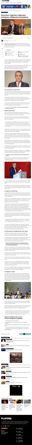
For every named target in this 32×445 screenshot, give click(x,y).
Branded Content (8, 348)
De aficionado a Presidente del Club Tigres (23, 52)
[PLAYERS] (6, 1)
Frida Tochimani (8, 342)
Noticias (11, 339)
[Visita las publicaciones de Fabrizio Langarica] (2, 41)
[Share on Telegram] (11, 38)
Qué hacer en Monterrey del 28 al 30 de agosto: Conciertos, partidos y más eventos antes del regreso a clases (19, 407)
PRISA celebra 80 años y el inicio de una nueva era (14, 349)
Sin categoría (7, 381)
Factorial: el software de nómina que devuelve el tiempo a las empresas (18, 345)
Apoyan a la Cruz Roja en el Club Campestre (27, 405)
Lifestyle (10, 376)
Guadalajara (8, 339)
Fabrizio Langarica (6, 40)
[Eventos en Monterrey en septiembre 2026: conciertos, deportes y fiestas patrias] (3, 372)
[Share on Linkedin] (9, 38)
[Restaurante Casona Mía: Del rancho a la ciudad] (3, 382)
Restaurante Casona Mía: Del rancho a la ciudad (14, 382)
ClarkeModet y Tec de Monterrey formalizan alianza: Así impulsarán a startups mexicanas (16, 329)
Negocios (6, 12)
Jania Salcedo (7, 383)
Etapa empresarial (9, 53)
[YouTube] (5, 426)
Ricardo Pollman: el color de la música (11, 320)
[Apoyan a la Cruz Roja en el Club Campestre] (27, 402)
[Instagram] (7, 426)
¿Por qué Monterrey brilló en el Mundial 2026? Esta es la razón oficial (16, 327)
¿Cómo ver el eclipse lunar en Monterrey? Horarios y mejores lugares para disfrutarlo (4, 407)
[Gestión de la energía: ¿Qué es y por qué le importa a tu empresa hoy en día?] (12, 402)
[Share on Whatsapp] (8, 38)
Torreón (7, 344)
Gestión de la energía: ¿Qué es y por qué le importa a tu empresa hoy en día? (12, 406)
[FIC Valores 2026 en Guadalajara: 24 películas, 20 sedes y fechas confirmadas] (3, 377)
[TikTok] (8, 426)
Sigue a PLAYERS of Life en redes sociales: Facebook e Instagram (23, 56)
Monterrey (3, 12)
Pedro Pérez (7, 369)
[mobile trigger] (1, 1)
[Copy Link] (12, 38)
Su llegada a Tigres (22, 54)
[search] (27, 1)
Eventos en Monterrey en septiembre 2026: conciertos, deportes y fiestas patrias (17, 325)
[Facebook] (1, 426)
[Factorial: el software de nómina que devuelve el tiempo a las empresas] (3, 345)
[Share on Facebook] (5, 38)
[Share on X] (7, 38)
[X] (3, 426)
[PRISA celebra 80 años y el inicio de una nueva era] (3, 349)
